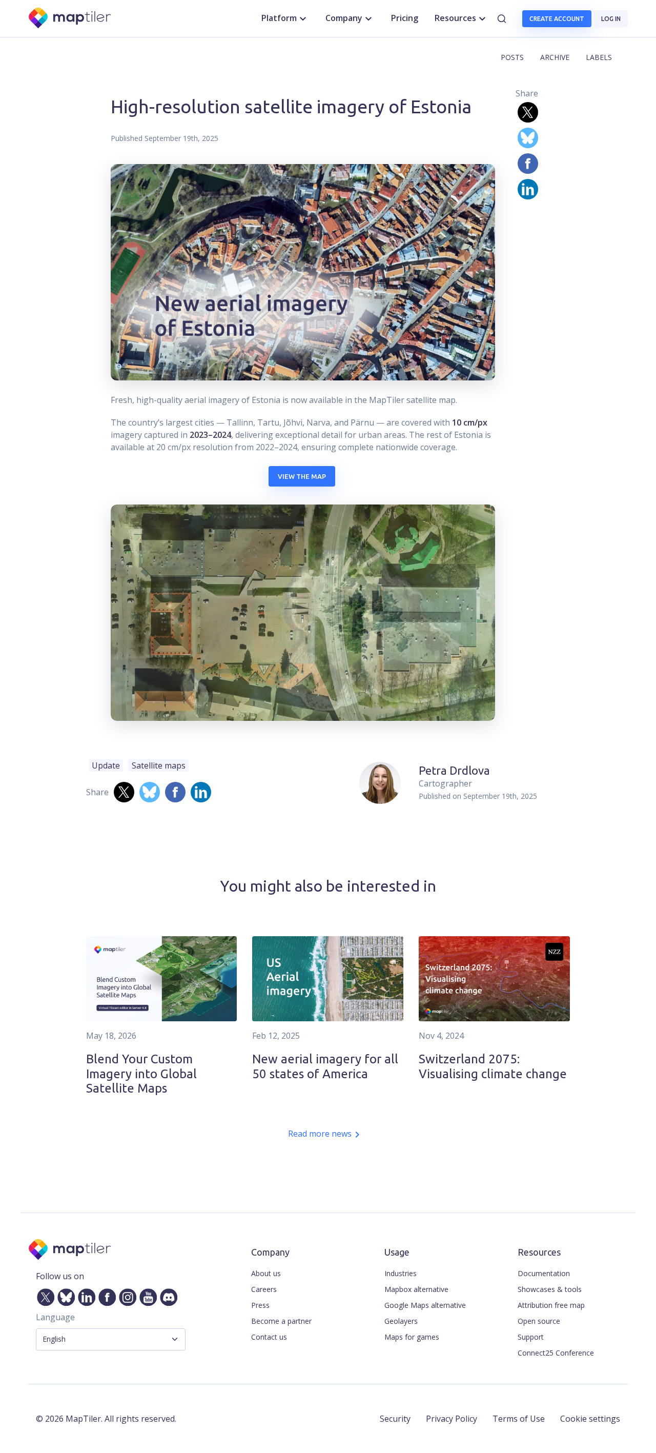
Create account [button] (556, 18)
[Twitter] (43, 1295)
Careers (264, 1289)
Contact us (269, 1337)
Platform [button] (279, 18)
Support (531, 1337)
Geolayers (401, 1321)
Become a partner (281, 1321)
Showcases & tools (550, 1289)
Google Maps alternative (425, 1305)
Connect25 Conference (556, 1353)
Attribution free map (551, 1305)
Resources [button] (455, 18)
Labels (599, 57)
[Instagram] (125, 1295)
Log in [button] (611, 18)
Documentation (544, 1273)
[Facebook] (105, 1295)
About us (266, 1273)
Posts (512, 57)
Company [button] (343, 18)
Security (395, 1418)
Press (260, 1305)
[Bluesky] (64, 1295)
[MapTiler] (70, 18)
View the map (302, 476)
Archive (554, 57)
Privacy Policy (451, 1418)
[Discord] (166, 1295)
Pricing (404, 18)
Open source (539, 1321)
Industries (400, 1273)
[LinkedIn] (84, 1295)
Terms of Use (519, 1418)
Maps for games (411, 1337)
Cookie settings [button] (590, 1418)
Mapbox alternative (416, 1289)
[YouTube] (146, 1295)
